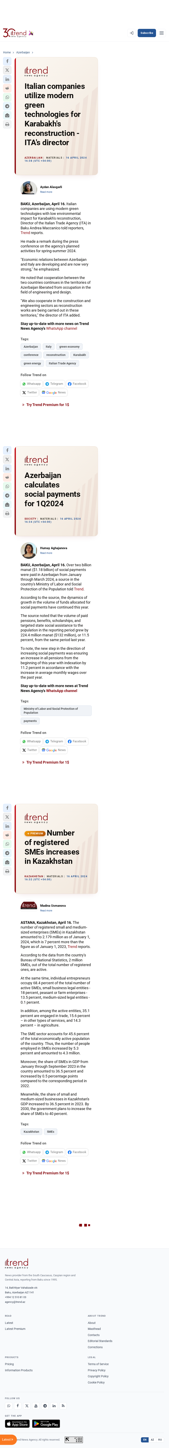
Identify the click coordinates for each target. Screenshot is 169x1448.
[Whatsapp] (8, 1406)
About (92, 1322)
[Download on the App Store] (17, 1424)
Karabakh (79, 355)
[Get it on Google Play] (46, 1424)
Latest (9, 1322)
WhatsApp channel (61, 328)
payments (30, 721)
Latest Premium (15, 1328)
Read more (46, 192)
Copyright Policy (98, 1376)
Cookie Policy (96, 1382)
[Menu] (161, 33)
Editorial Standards (100, 1341)
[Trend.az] (18, 33)
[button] (7, 61)
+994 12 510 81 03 (15, 1297)
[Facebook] (17, 1406)
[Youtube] (36, 1406)
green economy (69, 346)
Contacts (94, 1335)
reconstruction (56, 355)
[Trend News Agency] (16, 1263)
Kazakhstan (31, 1131)
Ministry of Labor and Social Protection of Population (51, 710)
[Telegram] (45, 1406)
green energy (32, 363)
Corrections (95, 1347)
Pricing (9, 1364)
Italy (49, 346)
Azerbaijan (31, 346)
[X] (27, 1406)
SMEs (50, 1131)
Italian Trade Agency (62, 363)
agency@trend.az (15, 1301)
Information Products (19, 1370)
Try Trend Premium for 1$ (47, 405)
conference (31, 355)
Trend (25, 233)
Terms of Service (98, 1364)
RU (160, 1439)
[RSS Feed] (63, 1406)
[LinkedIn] (54, 1406)
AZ (152, 1439)
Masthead (94, 1328)
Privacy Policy (97, 1370)
